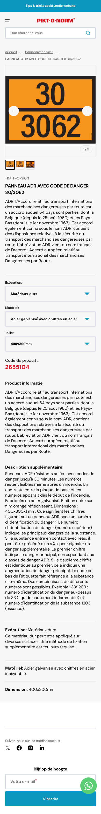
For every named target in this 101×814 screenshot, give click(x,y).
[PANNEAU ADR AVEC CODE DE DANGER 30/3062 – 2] (20, 165)
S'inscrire (50, 799)
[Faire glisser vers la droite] (87, 111)
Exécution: (13, 283)
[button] (7, 20)
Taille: (9, 333)
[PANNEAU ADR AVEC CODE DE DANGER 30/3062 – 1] (10, 165)
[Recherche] (89, 33)
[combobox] (50, 33)
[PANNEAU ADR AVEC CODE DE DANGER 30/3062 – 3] (30, 165)
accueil (11, 52)
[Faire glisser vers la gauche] (14, 111)
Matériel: (12, 308)
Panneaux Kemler (39, 52)
